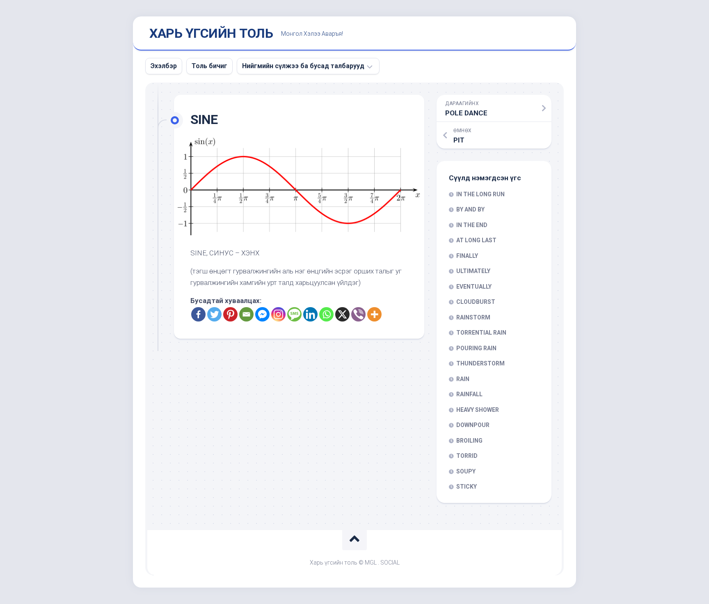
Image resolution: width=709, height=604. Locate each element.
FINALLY (467, 256)
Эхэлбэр (164, 66)
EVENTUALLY (474, 286)
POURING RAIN (476, 348)
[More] (374, 314)
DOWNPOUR (472, 425)
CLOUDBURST (475, 302)
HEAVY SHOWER (477, 409)
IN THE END (471, 225)
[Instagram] (278, 314)
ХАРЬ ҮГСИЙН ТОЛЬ (211, 33)
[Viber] (358, 314)
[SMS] (294, 314)
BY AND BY (470, 209)
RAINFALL (469, 394)
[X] (342, 314)
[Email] (246, 314)
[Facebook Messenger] (262, 314)
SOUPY (466, 471)
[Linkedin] (310, 314)
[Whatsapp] (326, 314)
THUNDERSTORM (480, 363)
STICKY (466, 486)
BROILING (469, 440)
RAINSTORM (473, 317)
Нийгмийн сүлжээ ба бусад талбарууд (303, 66)
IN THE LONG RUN (480, 194)
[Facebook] (198, 314)
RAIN (462, 379)
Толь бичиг (209, 66)
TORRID (467, 455)
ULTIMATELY (473, 271)
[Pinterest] (230, 314)
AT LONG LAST (476, 240)
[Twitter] (214, 314)
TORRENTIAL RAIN (481, 332)
